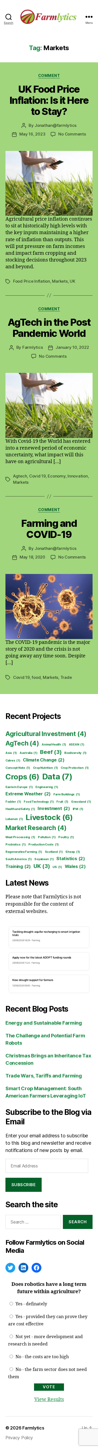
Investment (54, 808)
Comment (49, 75)
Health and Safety (20, 809)
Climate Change (43, 760)
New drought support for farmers (32, 980)
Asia (11, 753)
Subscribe (23, 1184)
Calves (12, 760)
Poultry (66, 837)
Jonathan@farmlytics (55, 125)
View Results (49, 1399)
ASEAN (76, 744)
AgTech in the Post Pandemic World (49, 327)
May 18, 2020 (32, 557)
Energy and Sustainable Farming (43, 1023)
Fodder (13, 801)
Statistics (70, 858)
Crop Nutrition (45, 768)
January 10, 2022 (72, 347)
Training (18, 866)
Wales (75, 866)
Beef (51, 752)
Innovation (78, 476)
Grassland (81, 801)
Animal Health (54, 744)
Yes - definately (31, 1304)
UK (72, 281)
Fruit (62, 801)
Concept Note (17, 768)
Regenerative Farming (23, 852)
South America (18, 859)
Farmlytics (32, 347)
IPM (78, 809)
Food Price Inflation (31, 281)
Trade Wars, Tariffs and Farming (43, 1076)
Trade (66, 677)
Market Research (36, 828)
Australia (29, 753)
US (57, 867)
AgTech (22, 743)
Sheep (72, 852)
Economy (56, 476)
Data (57, 776)
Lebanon (14, 819)
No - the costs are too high (42, 1357)
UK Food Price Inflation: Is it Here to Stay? (49, 100)
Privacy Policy (19, 1437)
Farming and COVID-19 (49, 528)
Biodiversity (75, 753)
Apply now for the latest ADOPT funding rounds (41, 957)
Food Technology (39, 801)
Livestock (49, 817)
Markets (60, 281)
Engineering (46, 787)
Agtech (20, 476)
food (36, 677)
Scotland (54, 852)
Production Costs (43, 844)
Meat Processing (20, 837)
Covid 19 (37, 476)
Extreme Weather (28, 793)
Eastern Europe (19, 787)
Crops (22, 776)
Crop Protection (75, 768)
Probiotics (15, 844)
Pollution (47, 837)
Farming (36, 940)
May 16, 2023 (32, 134)
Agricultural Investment (46, 734)
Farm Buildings (66, 794)
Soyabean (44, 859)
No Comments (72, 134)
